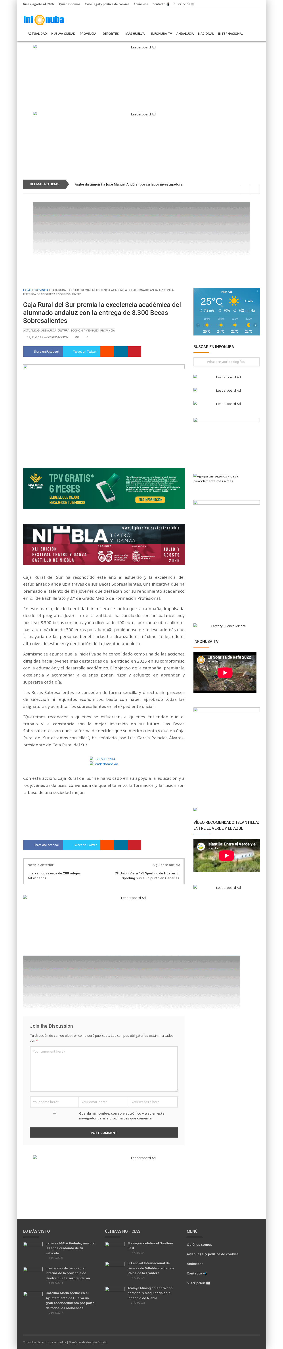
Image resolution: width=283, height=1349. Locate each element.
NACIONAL (206, 33)
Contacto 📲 (161, 4)
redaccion (60, 337)
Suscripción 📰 (184, 4)
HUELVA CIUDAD (63, 33)
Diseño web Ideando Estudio (88, 1342)
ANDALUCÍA (185, 33)
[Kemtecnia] (104, 759)
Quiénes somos (69, 4)
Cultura (63, 330)
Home (27, 289)
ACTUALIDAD (37, 33)
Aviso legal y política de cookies (106, 4)
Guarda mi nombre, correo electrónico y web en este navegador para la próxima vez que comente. (121, 1116)
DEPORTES (111, 33)
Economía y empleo (85, 330)
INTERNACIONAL (230, 33)
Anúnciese (141, 4)
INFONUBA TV (161, 33)
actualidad (31, 330)
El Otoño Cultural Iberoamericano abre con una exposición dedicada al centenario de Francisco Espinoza (165, 184)
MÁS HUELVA (135, 33)
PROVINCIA (88, 33)
